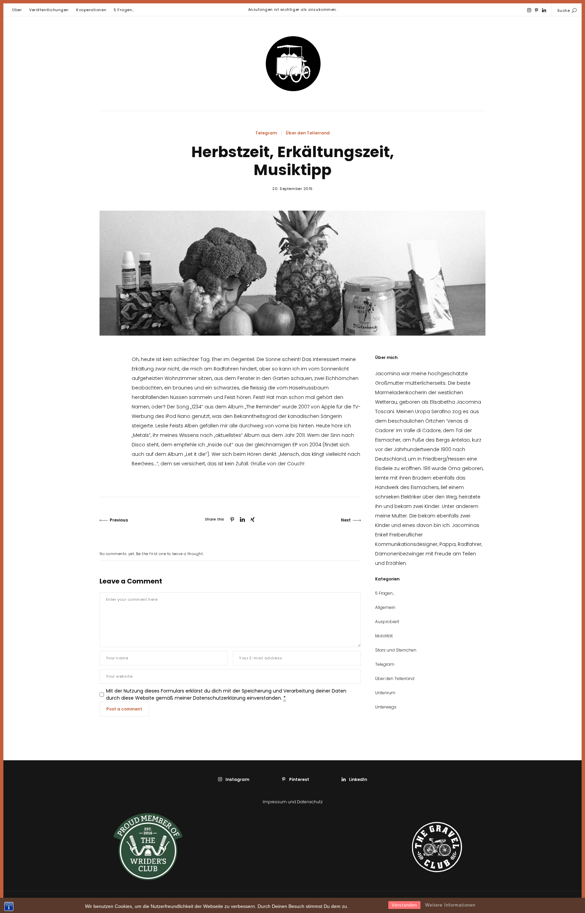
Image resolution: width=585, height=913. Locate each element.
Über (17, 10)
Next (346, 520)
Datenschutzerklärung (219, 698)
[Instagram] (529, 10)
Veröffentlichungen (49, 10)
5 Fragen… (124, 10)
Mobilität (384, 636)
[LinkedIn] (544, 10)
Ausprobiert (387, 621)
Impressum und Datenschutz (293, 802)
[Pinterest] (536, 10)
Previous (119, 520)
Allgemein (385, 607)
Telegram (266, 133)
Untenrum (385, 693)
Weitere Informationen (450, 905)
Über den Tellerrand (308, 133)
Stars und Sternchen (395, 650)
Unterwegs (385, 707)
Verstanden (404, 905)
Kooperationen (91, 10)
